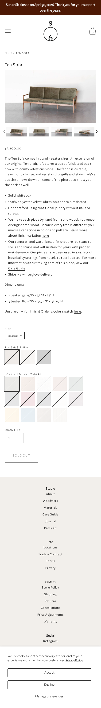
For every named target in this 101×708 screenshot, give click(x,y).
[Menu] (8, 30)
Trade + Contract (50, 554)
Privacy (50, 568)
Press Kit (50, 528)
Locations (50, 547)
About (50, 494)
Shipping (50, 594)
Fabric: (23, 373)
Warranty (51, 621)
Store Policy (50, 587)
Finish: (16, 347)
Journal (50, 521)
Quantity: (13, 429)
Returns (50, 601)
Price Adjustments (50, 614)
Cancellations (50, 607)
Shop (8, 53)
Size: (8, 329)
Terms (50, 561)
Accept (49, 672)
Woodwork (50, 500)
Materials (50, 507)
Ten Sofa (23, 53)
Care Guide (50, 514)
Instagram (50, 641)
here (45, 235)
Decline (49, 684)
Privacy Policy (74, 660)
